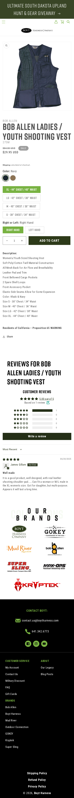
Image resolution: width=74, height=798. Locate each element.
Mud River (11, 720)
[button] (4, 22)
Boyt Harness (13, 713)
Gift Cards (11, 694)
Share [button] (10, 336)
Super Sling (11, 747)
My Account (12, 667)
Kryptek (9, 740)
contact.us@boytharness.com (40, 620)
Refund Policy (37, 780)
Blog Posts (47, 674)
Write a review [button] (37, 436)
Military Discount (15, 680)
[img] (11, 459)
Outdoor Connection (17, 727)
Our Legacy (47, 667)
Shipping (6, 165)
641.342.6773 (40, 631)
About (45, 661)
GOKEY (9, 733)
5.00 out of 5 (46, 399)
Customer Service (17, 661)
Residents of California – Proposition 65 (32, 328)
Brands (10, 700)
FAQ (7, 687)
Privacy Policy (37, 786)
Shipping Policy (37, 773)
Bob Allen (10, 707)
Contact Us (11, 674)
